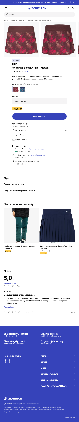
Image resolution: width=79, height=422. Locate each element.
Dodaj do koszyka (40, 116)
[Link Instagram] (9, 361)
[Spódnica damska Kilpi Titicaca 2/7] (58, 39)
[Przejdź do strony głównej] (37, 8)
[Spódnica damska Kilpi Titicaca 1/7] (21, 39)
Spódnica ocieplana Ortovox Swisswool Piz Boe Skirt (20, 247)
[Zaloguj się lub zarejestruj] (68, 8)
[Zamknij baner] (73, 2)
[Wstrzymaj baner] (70, 2)
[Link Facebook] (5, 361)
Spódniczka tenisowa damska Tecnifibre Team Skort (56, 247)
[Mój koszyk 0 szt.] (73, 8)
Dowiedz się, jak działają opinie (14, 286)
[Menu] (6, 8)
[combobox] (39, 101)
